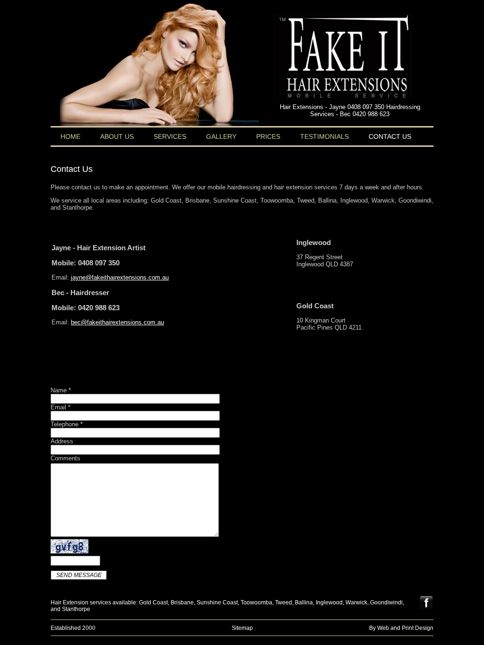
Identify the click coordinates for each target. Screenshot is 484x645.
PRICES (268, 136)
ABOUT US (117, 136)
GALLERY (221, 136)
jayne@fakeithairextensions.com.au (120, 277)
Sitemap (242, 628)
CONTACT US (390, 136)
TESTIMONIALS (324, 136)
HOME (70, 136)
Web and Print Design (405, 628)
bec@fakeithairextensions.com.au (117, 322)
